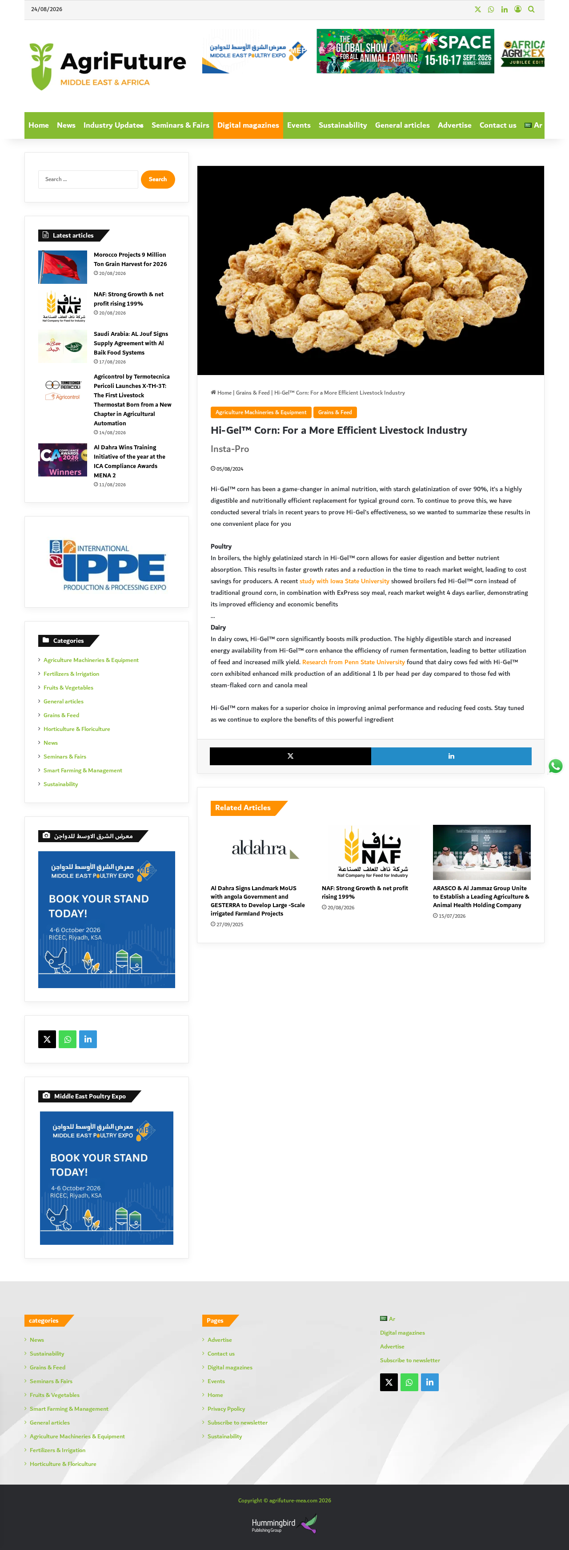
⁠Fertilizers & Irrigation (71, 674)
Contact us (498, 125)
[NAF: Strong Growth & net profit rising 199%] (371, 852)
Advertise (455, 125)
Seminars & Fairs (180, 125)
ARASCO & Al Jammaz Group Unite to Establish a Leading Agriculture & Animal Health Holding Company (481, 897)
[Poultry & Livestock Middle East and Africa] (106, 66)
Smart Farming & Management (83, 770)
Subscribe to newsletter (238, 1423)
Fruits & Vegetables (68, 688)
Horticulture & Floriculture (77, 729)
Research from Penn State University (353, 662)
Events (299, 125)
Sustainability (343, 125)
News (66, 125)
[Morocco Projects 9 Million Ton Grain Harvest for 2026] (62, 267)
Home (38, 125)
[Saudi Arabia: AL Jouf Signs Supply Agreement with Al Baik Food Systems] (62, 346)
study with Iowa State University (344, 581)
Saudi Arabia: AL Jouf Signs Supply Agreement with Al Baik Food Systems (131, 343)
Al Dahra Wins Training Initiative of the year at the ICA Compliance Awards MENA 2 (129, 461)
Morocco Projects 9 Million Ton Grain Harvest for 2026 (130, 260)
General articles (402, 125)
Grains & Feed (253, 393)
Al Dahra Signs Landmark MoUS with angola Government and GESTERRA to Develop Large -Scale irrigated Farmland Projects (258, 901)
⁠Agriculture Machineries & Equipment (261, 412)
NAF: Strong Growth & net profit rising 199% (365, 892)
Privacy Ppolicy (226, 1409)
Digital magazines (248, 125)
